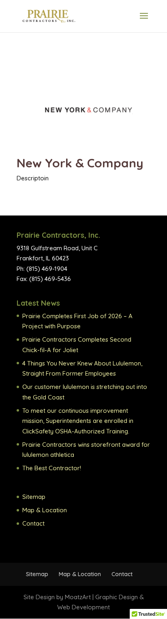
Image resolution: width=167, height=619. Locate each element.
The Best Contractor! (51, 468)
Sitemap (33, 497)
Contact (33, 523)
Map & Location (44, 510)
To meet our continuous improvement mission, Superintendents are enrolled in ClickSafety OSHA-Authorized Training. (77, 421)
